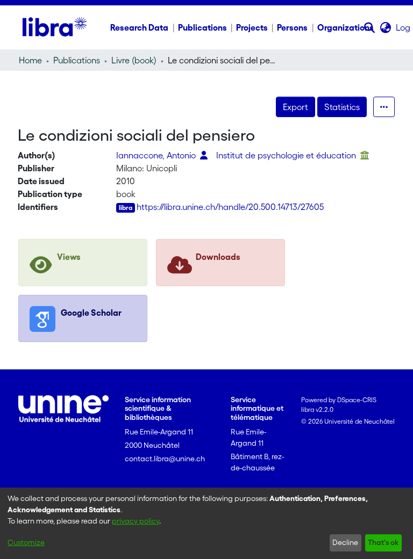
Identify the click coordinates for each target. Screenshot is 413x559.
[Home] (54, 27)
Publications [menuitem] (202, 27)
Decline (345, 542)
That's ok (383, 542)
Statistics (342, 107)
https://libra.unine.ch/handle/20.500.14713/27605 (230, 207)
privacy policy (135, 521)
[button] (369, 27)
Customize (26, 542)
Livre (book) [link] (133, 60)
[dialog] (206, 523)
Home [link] (30, 60)
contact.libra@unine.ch (165, 458)
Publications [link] (76, 60)
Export (295, 107)
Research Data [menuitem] (139, 27)
